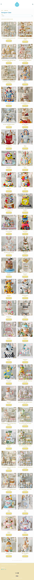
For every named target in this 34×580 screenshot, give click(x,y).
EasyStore (15, 564)
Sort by (2, 14)
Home (2, 10)
